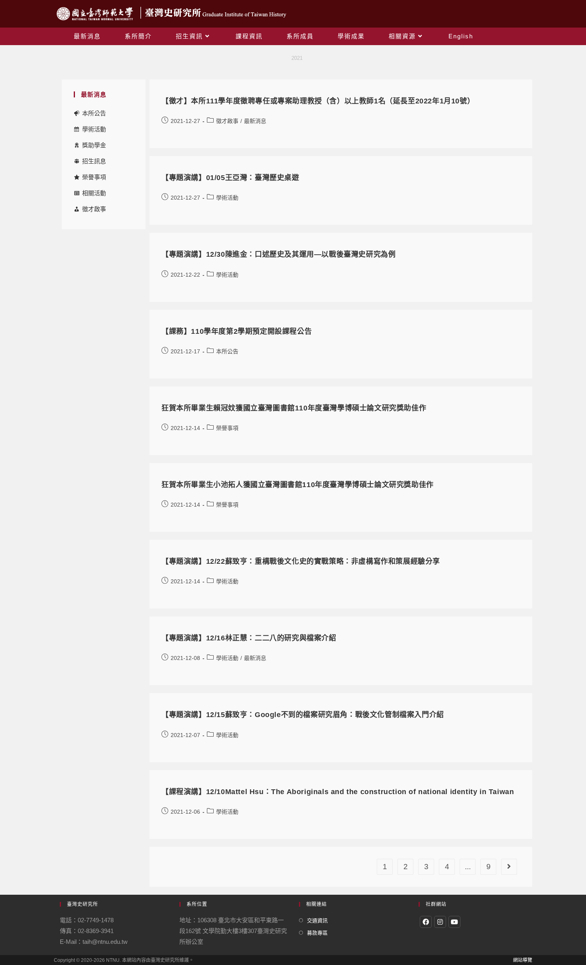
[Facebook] (426, 922)
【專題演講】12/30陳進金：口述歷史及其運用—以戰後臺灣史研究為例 (278, 254)
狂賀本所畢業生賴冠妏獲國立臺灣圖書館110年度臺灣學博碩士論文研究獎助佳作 (293, 408)
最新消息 (255, 121)
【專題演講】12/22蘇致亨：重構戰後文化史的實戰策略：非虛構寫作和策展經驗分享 (300, 561)
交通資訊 (317, 920)
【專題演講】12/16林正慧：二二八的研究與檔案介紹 (248, 638)
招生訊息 (94, 161)
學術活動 (94, 129)
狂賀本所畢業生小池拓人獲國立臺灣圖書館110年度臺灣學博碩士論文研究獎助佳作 (297, 485)
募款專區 (317, 933)
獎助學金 (94, 145)
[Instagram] (440, 922)
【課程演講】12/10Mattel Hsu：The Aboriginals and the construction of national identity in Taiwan (337, 792)
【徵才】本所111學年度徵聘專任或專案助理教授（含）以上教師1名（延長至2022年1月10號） (317, 101)
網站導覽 (522, 960)
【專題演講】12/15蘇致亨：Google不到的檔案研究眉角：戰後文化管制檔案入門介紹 (302, 715)
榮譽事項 (94, 177)
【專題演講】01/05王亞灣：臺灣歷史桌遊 (230, 178)
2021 (297, 58)
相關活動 (94, 193)
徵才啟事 (94, 209)
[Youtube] (454, 922)
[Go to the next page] (509, 867)
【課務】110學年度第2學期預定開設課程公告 (236, 331)
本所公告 (94, 113)
